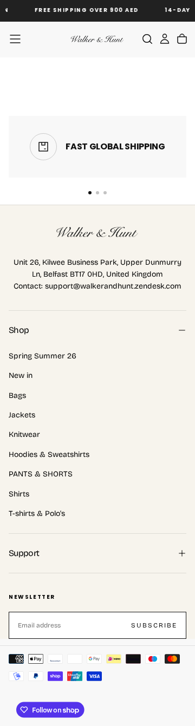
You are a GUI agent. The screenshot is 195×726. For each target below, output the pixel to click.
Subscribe (154, 625)
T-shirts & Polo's (37, 513)
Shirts (19, 494)
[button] (15, 38)
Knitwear (24, 434)
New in (20, 375)
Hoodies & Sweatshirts (49, 454)
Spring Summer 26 (42, 356)
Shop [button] (19, 330)
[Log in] (164, 39)
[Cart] (182, 39)
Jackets (22, 415)
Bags (17, 395)
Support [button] (24, 553)
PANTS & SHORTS (41, 474)
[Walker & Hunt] (97, 232)
